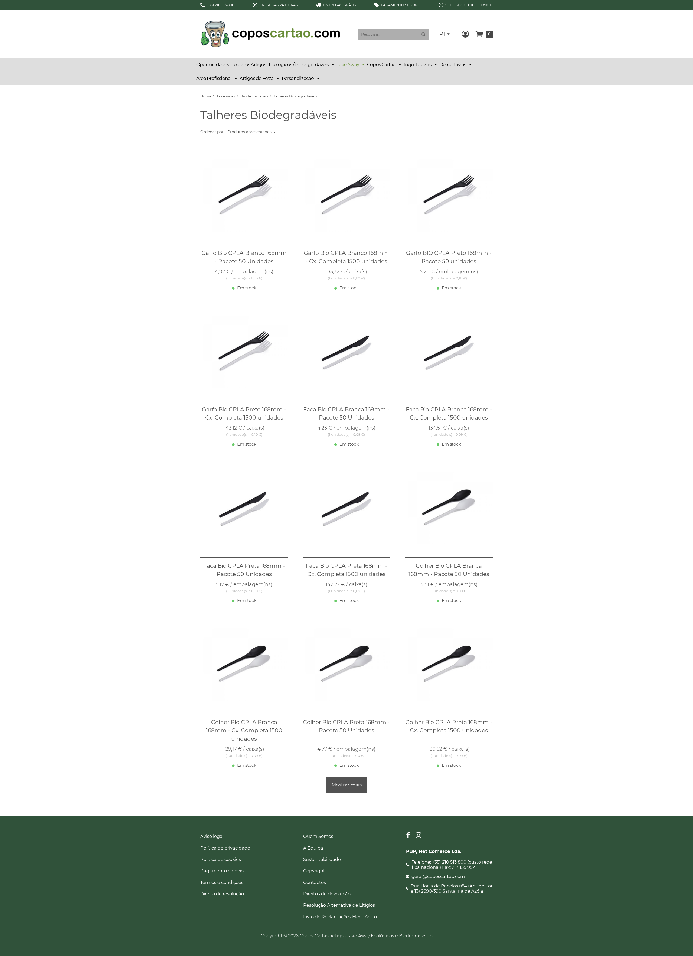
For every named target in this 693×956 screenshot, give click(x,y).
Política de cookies (220, 859)
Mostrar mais (347, 785)
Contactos (314, 882)
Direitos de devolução (327, 893)
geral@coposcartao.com (438, 876)
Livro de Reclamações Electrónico (340, 916)
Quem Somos (318, 836)
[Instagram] (418, 836)
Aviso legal (212, 836)
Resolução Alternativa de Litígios (339, 905)
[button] (301, 64)
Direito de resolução (222, 893)
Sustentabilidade (322, 859)
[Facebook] (408, 836)
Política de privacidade (225, 848)
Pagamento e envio (222, 870)
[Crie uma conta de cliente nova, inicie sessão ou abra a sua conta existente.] (465, 34)
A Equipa (313, 848)
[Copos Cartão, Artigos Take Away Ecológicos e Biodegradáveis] (270, 33)
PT (442, 34)
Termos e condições (221, 882)
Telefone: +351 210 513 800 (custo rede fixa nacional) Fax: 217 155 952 (452, 865)
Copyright (314, 870)
